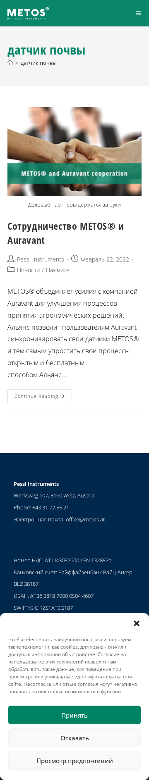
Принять (74, 715)
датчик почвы (39, 63)
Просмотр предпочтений (74, 760)
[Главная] (10, 63)
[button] (136, 623)
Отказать (74, 738)
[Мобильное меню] (139, 13)
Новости (28, 270)
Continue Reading (43, 394)
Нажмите (58, 270)
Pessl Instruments (40, 259)
